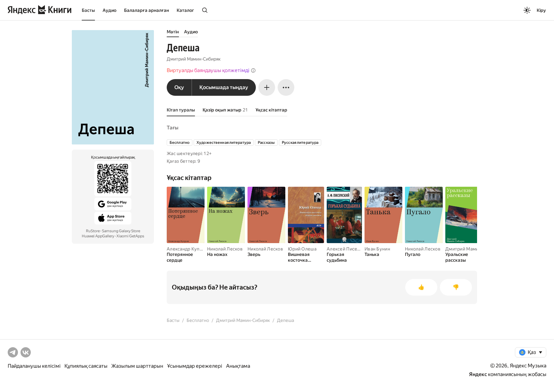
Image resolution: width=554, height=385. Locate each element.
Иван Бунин (377, 248)
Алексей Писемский (349, 248)
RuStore (93, 231)
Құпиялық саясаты (85, 366)
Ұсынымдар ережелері (194, 366)
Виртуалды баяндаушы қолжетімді (208, 70)
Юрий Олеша (302, 248)
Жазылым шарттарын (137, 366)
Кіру (541, 10)
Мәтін (173, 31)
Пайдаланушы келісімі (34, 366)
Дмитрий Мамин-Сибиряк (194, 58)
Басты (88, 10)
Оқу (179, 87)
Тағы (172, 128)
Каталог (185, 10)
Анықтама (238, 366)
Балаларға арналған (146, 10)
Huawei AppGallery (98, 236)
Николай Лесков (225, 248)
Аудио (109, 10)
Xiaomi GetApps (130, 236)
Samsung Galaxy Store (121, 231)
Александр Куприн (187, 248)
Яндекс (478, 374)
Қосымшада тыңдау (223, 87)
